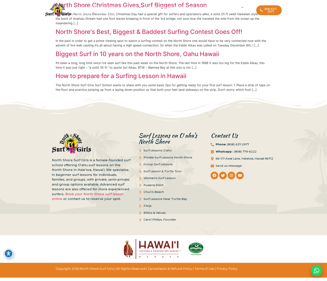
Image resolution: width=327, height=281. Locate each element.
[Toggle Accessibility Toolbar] (8, 253)
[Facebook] (214, 175)
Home (80, 7)
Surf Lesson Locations (222, 7)
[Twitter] (223, 175)
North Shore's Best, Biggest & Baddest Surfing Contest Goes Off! (149, 31)
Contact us (106, 13)
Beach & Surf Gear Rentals (164, 7)
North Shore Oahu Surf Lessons (112, 7)
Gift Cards (194, 7)
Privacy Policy (227, 269)
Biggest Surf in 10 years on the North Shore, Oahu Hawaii (137, 54)
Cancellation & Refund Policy (170, 269)
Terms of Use (204, 269)
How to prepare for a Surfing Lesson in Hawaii (121, 76)
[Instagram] (231, 175)
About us (83, 13)
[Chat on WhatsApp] (316, 270)
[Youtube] (240, 175)
